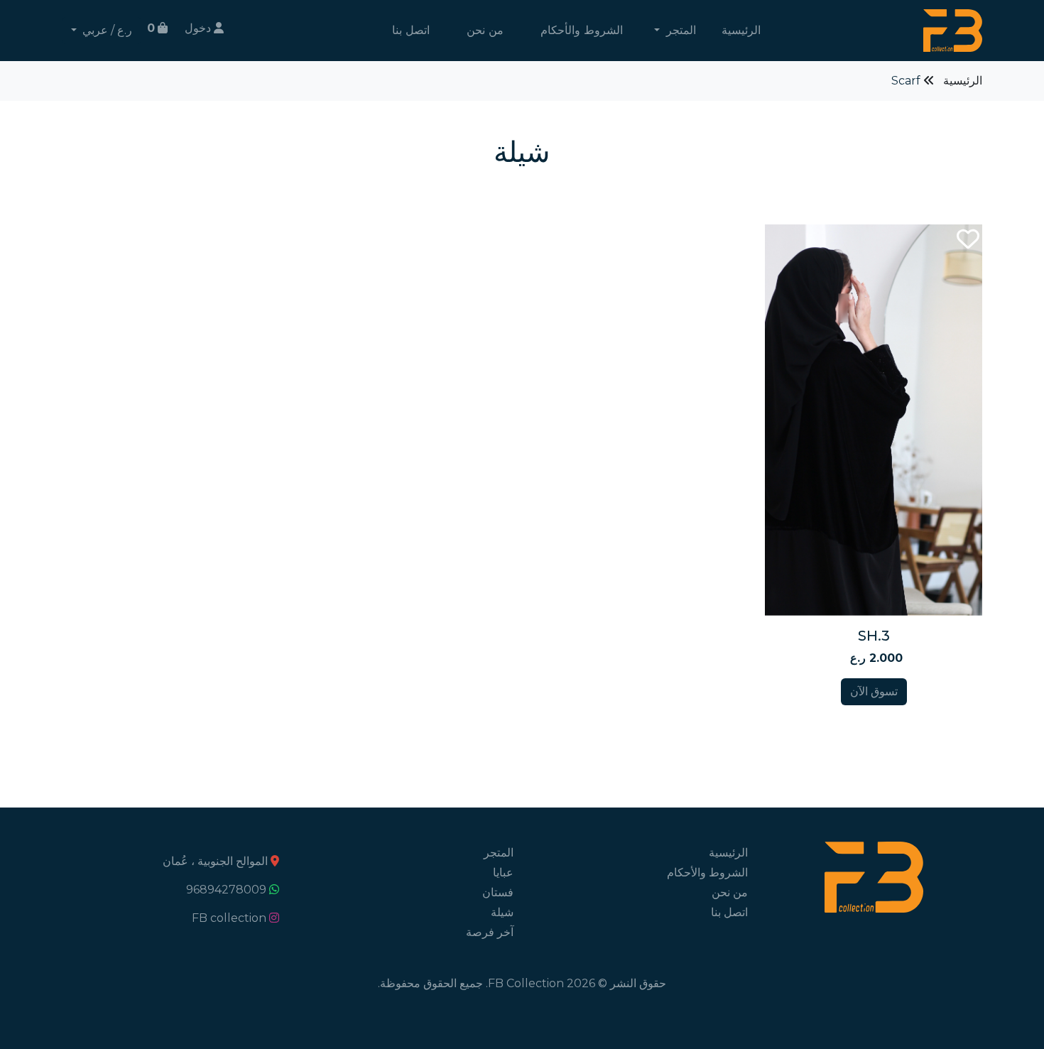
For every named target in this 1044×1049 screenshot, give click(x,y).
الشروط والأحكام (581, 30)
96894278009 (226, 889)
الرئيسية (741, 30)
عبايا (503, 872)
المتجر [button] (679, 30)
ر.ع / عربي (106, 30)
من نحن (485, 30)
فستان (497, 892)
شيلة (502, 912)
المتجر (498, 852)
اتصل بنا (411, 30)
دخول (199, 28)
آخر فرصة (489, 932)
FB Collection (526, 983)
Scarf (905, 80)
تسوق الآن (874, 691)
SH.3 (874, 635)
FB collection (229, 918)
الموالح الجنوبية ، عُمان (215, 861)
